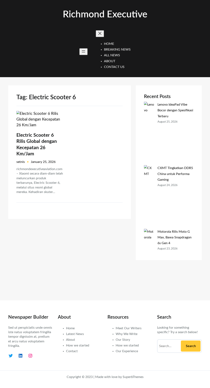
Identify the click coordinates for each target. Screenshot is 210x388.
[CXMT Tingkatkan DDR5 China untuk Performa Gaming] (149, 197)
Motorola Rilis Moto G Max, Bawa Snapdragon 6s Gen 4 (175, 237)
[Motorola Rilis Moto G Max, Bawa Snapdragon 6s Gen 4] (149, 260)
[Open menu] (83, 51)
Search (191, 346)
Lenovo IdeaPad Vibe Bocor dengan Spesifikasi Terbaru (175, 110)
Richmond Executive (105, 14)
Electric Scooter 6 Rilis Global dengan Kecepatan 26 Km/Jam (36, 144)
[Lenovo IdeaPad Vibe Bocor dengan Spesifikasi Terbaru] (149, 133)
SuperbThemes (133, 377)
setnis (20, 162)
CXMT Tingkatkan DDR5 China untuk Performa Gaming (175, 173)
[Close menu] (100, 33)
